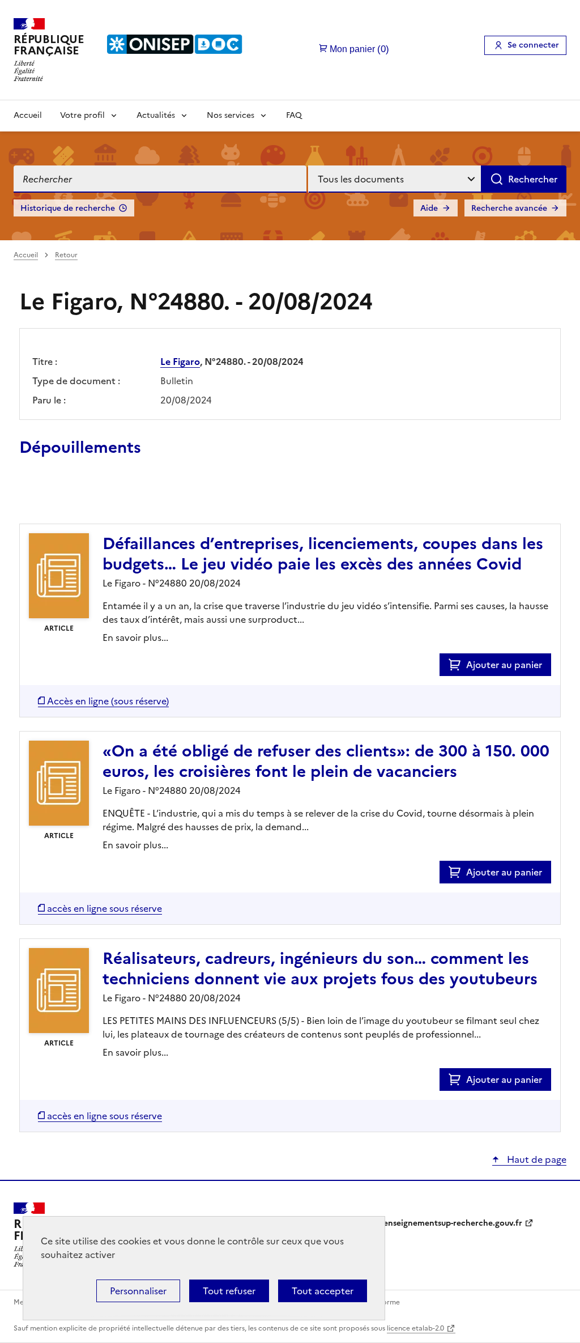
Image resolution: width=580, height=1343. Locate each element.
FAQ (294, 115)
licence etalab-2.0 (415, 1328)
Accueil (28, 115)
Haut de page (535, 1159)
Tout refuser (229, 1291)
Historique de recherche (67, 208)
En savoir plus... (135, 637)
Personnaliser (138, 1291)
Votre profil (82, 115)
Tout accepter (322, 1291)
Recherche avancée (509, 208)
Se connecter (533, 45)
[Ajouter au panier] (457, 664)
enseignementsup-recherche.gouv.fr (452, 1223)
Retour (66, 255)
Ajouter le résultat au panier (93, 497)
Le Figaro (180, 361)
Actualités (156, 115)
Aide (429, 208)
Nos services (230, 115)
